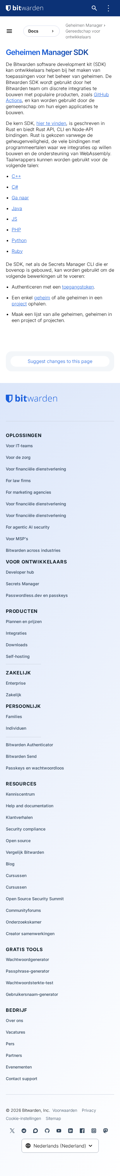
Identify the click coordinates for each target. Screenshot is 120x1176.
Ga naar (20, 198)
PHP (16, 229)
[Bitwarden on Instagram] (95, 1130)
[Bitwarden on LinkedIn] (71, 1130)
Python (19, 240)
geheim (42, 297)
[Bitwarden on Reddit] (25, 1130)
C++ (16, 176)
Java (17, 208)
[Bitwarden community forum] (36, 1130)
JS (14, 219)
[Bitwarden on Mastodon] (106, 1130)
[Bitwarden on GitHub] (48, 1130)
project (19, 304)
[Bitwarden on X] (13, 1130)
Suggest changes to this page (60, 361)
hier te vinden (51, 123)
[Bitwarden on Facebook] (83, 1130)
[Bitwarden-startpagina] (24, 8)
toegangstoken (78, 287)
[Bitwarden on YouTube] (60, 1130)
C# (15, 187)
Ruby (17, 251)
